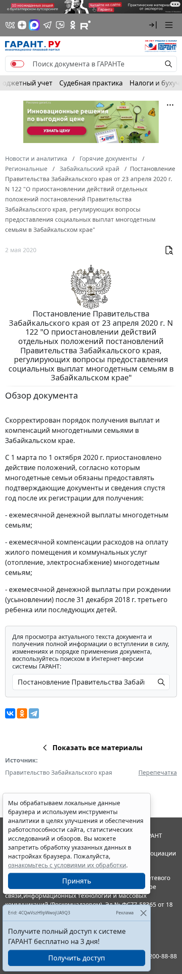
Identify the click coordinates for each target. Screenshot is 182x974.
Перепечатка (157, 772)
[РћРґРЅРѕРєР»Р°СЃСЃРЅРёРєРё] (22, 713)
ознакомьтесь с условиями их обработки (67, 865)
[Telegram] (34, 713)
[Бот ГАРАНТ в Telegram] (60, 25)
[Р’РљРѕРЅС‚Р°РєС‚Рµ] (10, 713)
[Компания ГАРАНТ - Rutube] (85, 25)
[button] (153, 25)
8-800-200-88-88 (154, 956)
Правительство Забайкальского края (58, 772)
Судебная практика (91, 83)
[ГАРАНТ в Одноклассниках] (73, 25)
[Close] (143, 912)
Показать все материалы (97, 747)
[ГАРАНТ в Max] (34, 24)
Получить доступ (76, 958)
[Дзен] (22, 25)
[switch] (17, 64)
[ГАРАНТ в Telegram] (47, 25)
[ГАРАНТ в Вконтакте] (10, 25)
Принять (76, 881)
